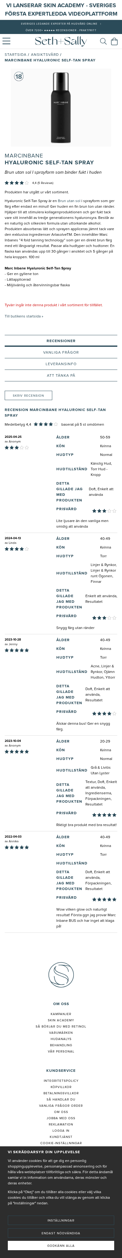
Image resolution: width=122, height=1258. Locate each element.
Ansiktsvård (45, 55)
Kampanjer (61, 1014)
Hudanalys (61, 1039)
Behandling (61, 1045)
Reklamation (61, 1124)
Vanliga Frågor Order (61, 1105)
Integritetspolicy (61, 1080)
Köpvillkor (61, 1087)
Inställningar (61, 1220)
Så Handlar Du (61, 1099)
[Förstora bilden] (61, 108)
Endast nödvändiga (61, 1233)
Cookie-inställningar (61, 1143)
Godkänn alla (61, 1245)
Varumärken (61, 1032)
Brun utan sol (69, 201)
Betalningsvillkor (61, 1093)
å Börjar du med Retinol (62, 1026)
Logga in (61, 1130)
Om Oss (61, 1112)
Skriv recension (28, 395)
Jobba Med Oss (61, 1118)
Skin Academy (61, 1020)
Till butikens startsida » (24, 316)
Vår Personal (61, 1051)
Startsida (16, 55)
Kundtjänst (61, 1137)
